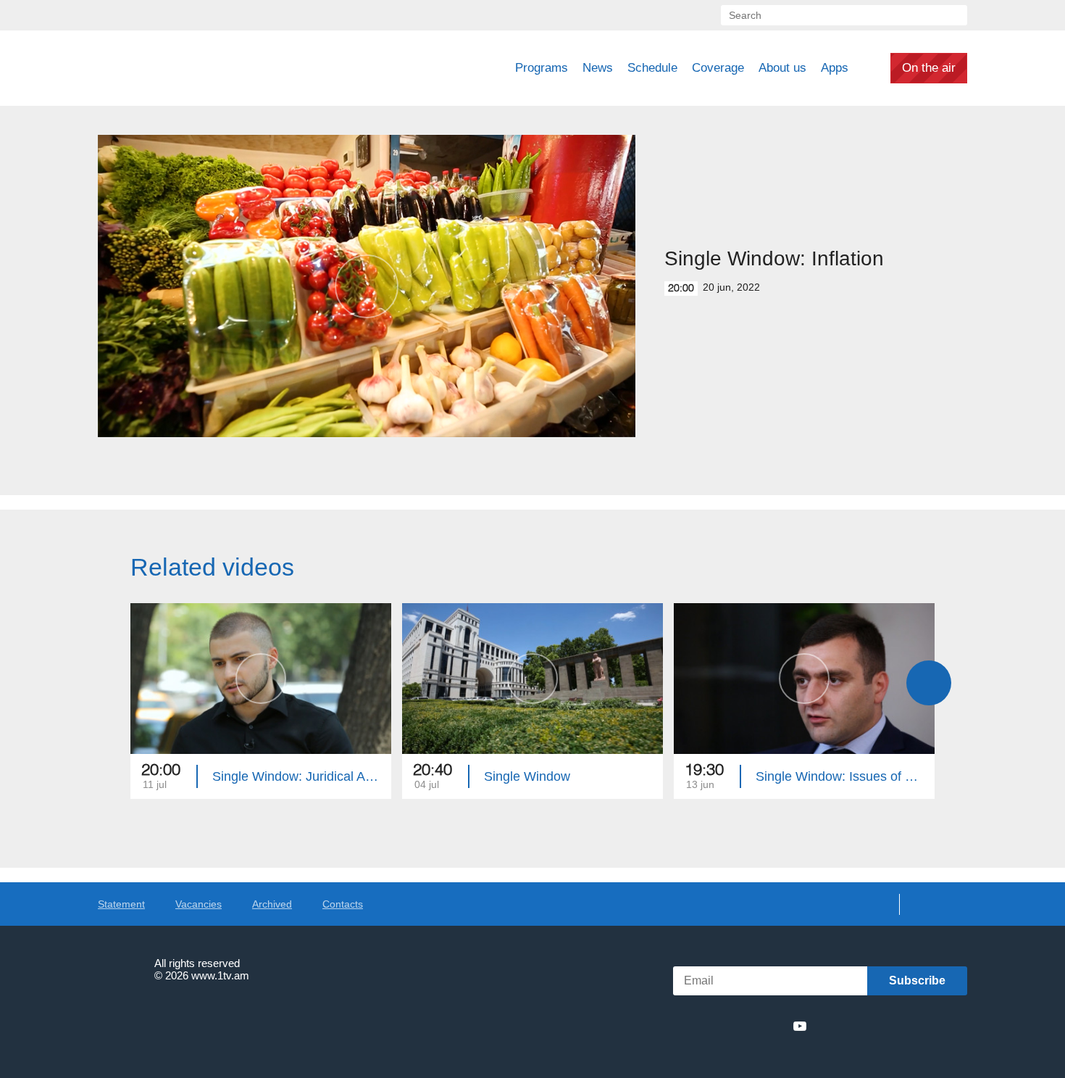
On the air (929, 68)
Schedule (652, 68)
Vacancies (198, 904)
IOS (855, 1026)
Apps (834, 68)
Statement (121, 904)
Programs (541, 68)
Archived (272, 904)
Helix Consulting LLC (160, 1020)
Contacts (342, 904)
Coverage (718, 68)
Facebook (697, 1025)
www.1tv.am (220, 975)
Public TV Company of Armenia (200, 68)
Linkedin (747, 1025)
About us (782, 68)
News (597, 68)
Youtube (799, 1025)
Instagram (773, 1025)
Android (932, 1026)
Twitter (720, 1025)
